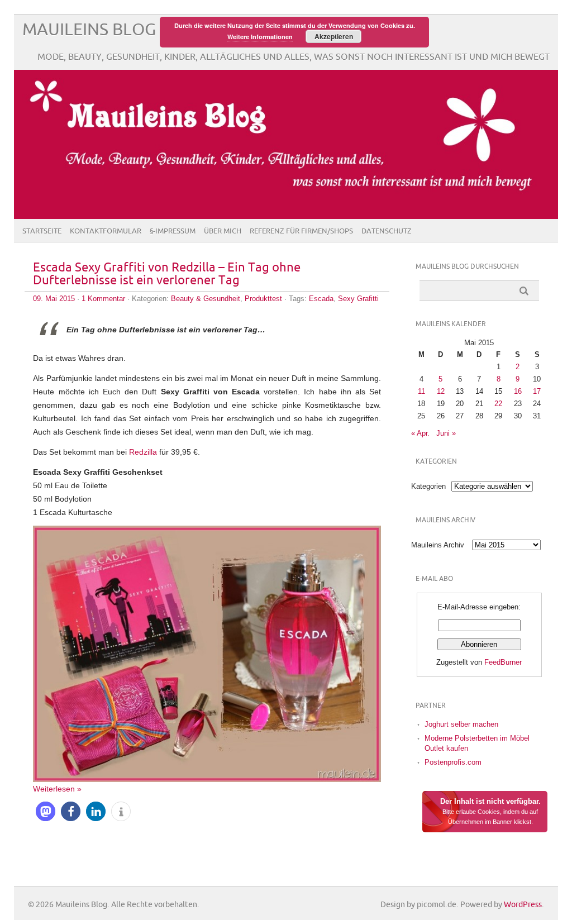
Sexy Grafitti (358, 298)
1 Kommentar (103, 298)
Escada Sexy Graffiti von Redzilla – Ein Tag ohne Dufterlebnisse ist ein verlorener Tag (167, 274)
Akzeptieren (333, 36)
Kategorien (428, 486)
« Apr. (420, 433)
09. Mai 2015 (54, 298)
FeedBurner (503, 662)
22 (498, 403)
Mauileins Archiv (437, 545)
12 (441, 391)
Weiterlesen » (57, 788)
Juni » (446, 433)
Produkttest (263, 298)
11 (421, 391)
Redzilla (143, 451)
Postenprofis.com (453, 762)
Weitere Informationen (260, 36)
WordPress (523, 904)
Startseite (41, 231)
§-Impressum (173, 231)
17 (537, 391)
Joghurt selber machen (461, 724)
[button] (45, 811)
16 (518, 391)
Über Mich (222, 231)
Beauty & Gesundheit (205, 298)
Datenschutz (386, 231)
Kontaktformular (105, 231)
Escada (321, 298)
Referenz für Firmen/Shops (301, 231)
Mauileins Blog (89, 30)
